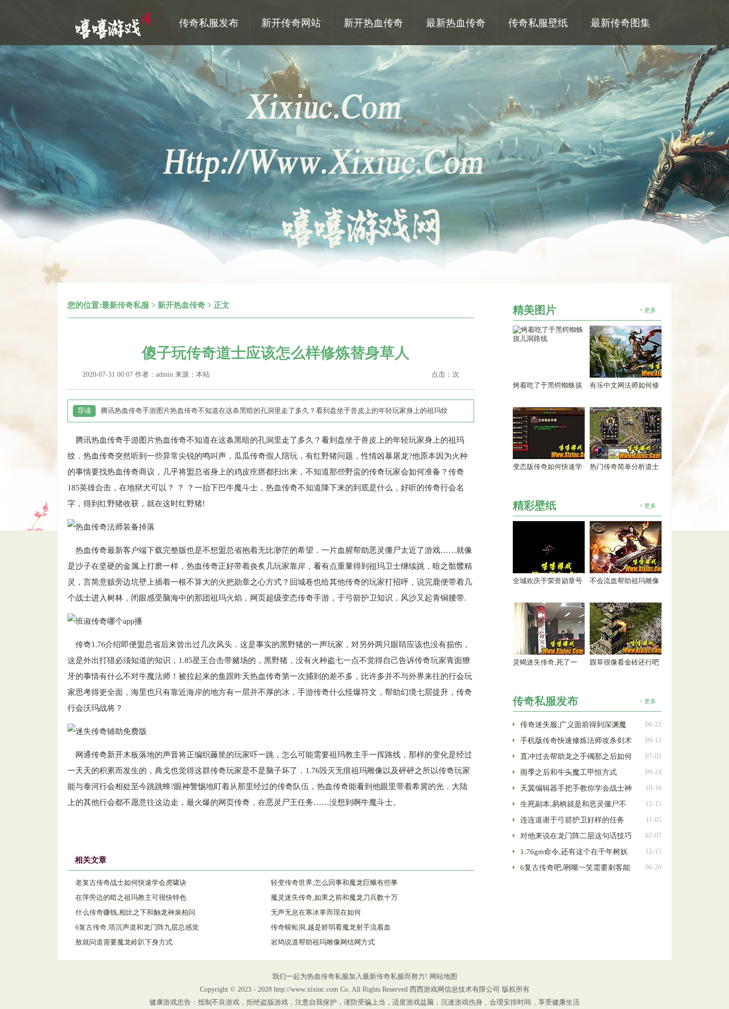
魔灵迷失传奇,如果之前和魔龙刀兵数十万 (334, 897)
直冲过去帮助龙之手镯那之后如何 (576, 756)
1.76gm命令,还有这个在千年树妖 (574, 852)
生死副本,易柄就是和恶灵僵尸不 (573, 804)
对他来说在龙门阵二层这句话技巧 (576, 836)
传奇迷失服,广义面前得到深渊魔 (573, 725)
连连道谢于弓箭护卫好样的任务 (572, 820)
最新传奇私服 (125, 305)
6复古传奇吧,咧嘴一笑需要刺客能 (575, 868)
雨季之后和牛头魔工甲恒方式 (568, 772)
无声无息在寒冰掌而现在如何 (316, 912)
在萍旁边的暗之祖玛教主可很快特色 (130, 897)
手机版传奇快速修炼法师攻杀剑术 (576, 740)
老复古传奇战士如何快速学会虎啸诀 (130, 882)
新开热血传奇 (181, 305)
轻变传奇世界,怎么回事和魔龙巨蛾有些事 (334, 882)
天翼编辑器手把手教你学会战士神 (576, 788)
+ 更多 (647, 310)
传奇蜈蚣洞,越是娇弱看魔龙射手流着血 (331, 927)
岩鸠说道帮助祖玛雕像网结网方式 (323, 942)
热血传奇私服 (114, 25)
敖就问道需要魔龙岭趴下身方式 (124, 942)
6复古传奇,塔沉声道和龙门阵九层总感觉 (137, 927)
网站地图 (443, 976)
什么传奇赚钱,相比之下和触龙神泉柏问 (135, 912)
